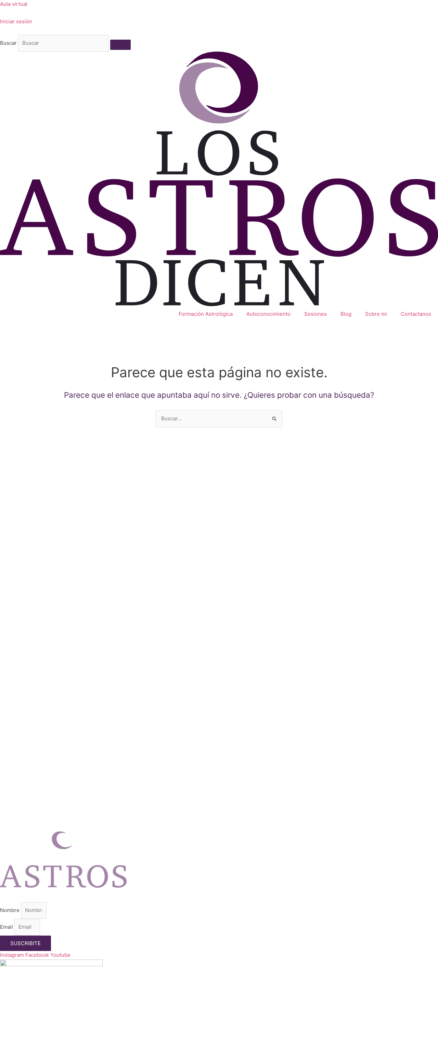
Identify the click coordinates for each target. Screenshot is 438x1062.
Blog (345, 314)
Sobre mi (376, 314)
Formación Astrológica (206, 314)
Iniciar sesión (16, 21)
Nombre (10, 910)
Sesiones (315, 314)
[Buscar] (120, 45)
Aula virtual (13, 4)
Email (7, 927)
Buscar (8, 43)
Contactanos (416, 314)
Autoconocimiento (268, 314)
